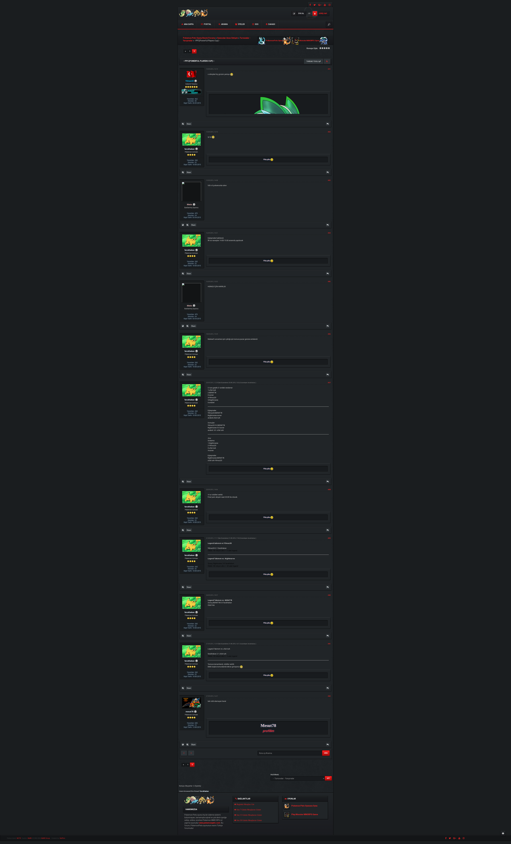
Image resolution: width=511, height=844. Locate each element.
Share (189, 124)
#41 (329, 644)
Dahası (271, 24)
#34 (329, 233)
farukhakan (251, 382)
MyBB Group (45, 838)
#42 (329, 696)
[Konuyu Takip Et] (327, 61)
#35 (329, 281)
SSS (256, 24)
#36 (329, 334)
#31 (329, 69)
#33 (329, 180)
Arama (224, 24)
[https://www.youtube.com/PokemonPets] (325, 4)
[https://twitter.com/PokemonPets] (314, 4)
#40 (329, 595)
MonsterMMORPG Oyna (309, 41)
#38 (329, 489)
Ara (326, 753)
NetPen (62, 838)
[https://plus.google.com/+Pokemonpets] (320, 4)
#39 (329, 538)
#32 (329, 132)
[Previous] (185, 51)
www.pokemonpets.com (209, 823)
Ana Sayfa (188, 24)
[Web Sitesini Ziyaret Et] (183, 225)
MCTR (19, 838)
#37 (329, 383)
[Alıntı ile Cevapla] (328, 124)
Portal (207, 24)
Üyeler (241, 24)
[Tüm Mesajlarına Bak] (183, 124)
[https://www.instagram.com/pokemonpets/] (330, 4)
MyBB (30, 838)
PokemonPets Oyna (274, 41)
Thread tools (312, 61)
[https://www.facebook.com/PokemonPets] (310, 4)
